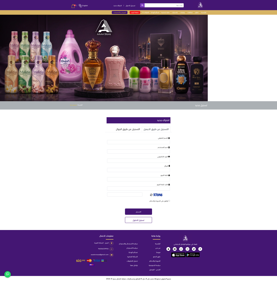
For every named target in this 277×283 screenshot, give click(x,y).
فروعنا (158, 252)
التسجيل (138, 211)
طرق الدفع (156, 256)
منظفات (189, 12)
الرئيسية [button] (203, 12)
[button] (73, 6)
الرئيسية (80, 105)
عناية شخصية (165, 12)
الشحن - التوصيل (154, 269)
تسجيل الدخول (130, 5)
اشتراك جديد (117, 5)
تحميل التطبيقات (132, 261)
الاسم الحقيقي (163, 138)
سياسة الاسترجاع (132, 248)
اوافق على (159, 201)
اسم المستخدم (163, 147)
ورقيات (182, 12)
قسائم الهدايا (155, 12)
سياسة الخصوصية (154, 265)
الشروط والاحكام (155, 201)
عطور (197, 12)
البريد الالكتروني (162, 156)
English (85, 5)
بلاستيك (175, 12)
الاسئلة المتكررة (132, 256)
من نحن (157, 248)
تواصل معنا (134, 265)
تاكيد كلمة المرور (162, 184)
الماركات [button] (146, 12)
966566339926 (103, 248)
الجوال (166, 165)
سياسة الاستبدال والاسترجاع (128, 243)
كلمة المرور (164, 175)
